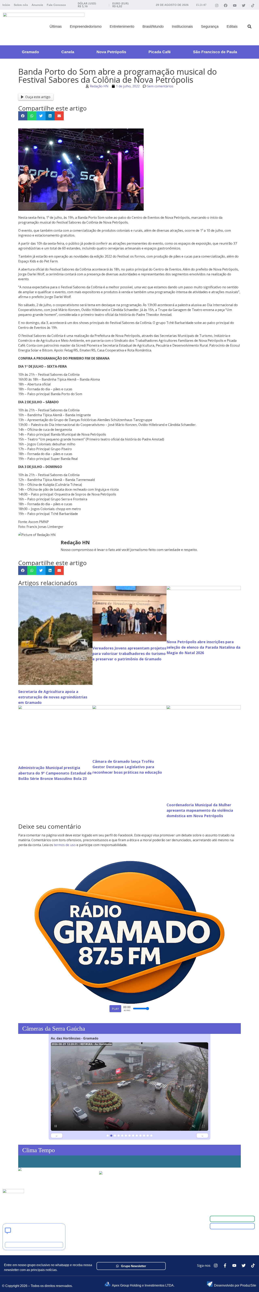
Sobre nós (21, 4)
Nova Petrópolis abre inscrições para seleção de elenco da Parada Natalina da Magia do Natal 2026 (203, 647)
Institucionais (182, 26)
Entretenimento (122, 26)
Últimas (56, 26)
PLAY (115, 1009)
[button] (249, 26)
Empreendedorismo (86, 26)
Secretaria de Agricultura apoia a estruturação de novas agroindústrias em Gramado (52, 697)
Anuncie (37, 4)
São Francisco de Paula (215, 52)
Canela (67, 52)
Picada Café (160, 52)
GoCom (97, 1196)
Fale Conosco (56, 4)
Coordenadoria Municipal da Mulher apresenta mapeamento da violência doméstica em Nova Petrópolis (200, 810)
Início (6, 4)
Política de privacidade (108, 1206)
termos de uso (65, 845)
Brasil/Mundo (153, 26)
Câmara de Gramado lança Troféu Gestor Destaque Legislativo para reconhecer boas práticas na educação (127, 767)
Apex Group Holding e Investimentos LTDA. (143, 1285)
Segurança (210, 26)
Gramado (30, 52)
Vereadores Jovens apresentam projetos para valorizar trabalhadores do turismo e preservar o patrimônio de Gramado (129, 653)
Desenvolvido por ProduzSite (235, 1285)
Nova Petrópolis (111, 52)
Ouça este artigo (37, 97)
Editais (232, 26)
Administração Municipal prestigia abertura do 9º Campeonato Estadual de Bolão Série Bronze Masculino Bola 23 (55, 773)
